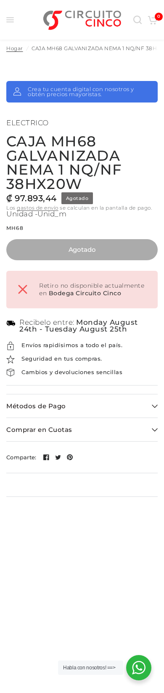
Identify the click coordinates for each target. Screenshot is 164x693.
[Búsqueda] (137, 20)
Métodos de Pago (36, 406)
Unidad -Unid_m (36, 214)
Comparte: (21, 457)
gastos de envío (37, 208)
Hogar (14, 48)
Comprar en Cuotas (39, 430)
